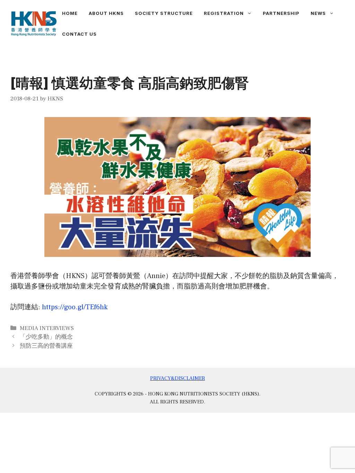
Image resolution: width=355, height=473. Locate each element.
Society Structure (164, 13)
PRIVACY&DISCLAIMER (177, 378)
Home (70, 13)
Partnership (281, 13)
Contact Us (79, 34)
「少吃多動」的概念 (46, 337)
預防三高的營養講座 (46, 346)
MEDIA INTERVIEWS (47, 328)
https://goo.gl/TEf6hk (74, 307)
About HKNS (106, 13)
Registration (224, 13)
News (318, 13)
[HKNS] (34, 23)
